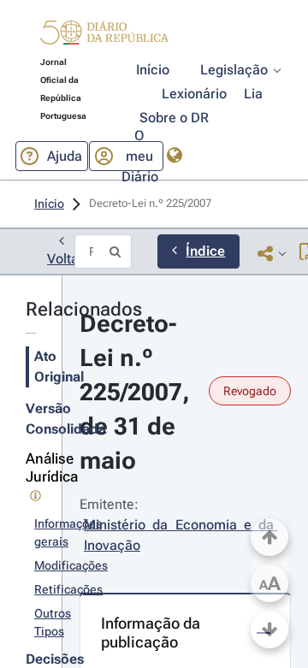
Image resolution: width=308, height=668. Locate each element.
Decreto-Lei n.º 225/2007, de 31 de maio (138, 392)
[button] (104, 35)
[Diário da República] (104, 36)
